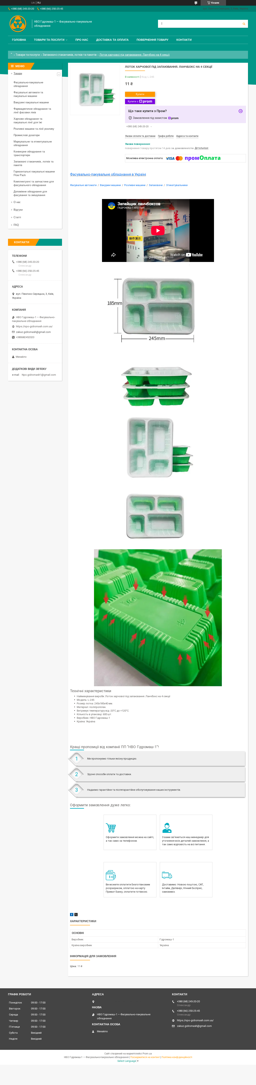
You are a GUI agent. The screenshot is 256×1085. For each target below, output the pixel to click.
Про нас (81, 39)
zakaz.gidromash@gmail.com (33, 331)
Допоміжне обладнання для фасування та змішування (30, 193)
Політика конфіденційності (177, 1057)
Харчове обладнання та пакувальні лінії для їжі (28, 120)
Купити (140, 94)
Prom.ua (147, 1053)
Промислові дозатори (27, 135)
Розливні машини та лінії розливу (34, 128)
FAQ (16, 224)
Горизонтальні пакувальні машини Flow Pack (34, 173)
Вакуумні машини (110, 185)
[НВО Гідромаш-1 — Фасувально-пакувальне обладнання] (18, 24)
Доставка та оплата (112, 39)
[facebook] (71, 915)
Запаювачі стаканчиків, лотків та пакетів (70, 54)
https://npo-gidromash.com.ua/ (34, 326)
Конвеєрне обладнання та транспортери (29, 153)
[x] (76, 915)
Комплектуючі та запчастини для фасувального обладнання (34, 183)
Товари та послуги (49, 39)
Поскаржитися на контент (145, 1057)
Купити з (133, 101)
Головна (19, 39)
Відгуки (18, 209)
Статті (17, 217)
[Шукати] (244, 24)
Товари (18, 73)
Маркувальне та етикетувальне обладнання (33, 143)
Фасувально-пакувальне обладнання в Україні (108, 174)
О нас (17, 202)
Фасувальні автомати (83, 185)
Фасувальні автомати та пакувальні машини (28, 94)
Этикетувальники (177, 185)
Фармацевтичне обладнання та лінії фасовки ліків (32, 110)
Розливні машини (134, 185)
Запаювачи (156, 185)
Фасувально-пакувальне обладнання (28, 84)
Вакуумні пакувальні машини (31, 102)
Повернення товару (152, 39)
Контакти (184, 39)
